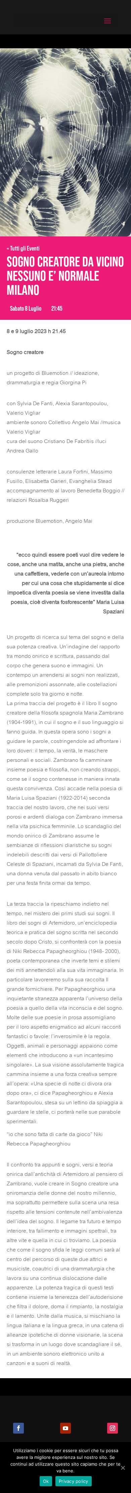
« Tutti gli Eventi (23, 248)
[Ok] (122, 1467)
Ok (46, 1481)
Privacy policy (73, 1481)
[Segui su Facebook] (18, 1428)
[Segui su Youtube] (65, 1428)
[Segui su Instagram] (112, 1428)
